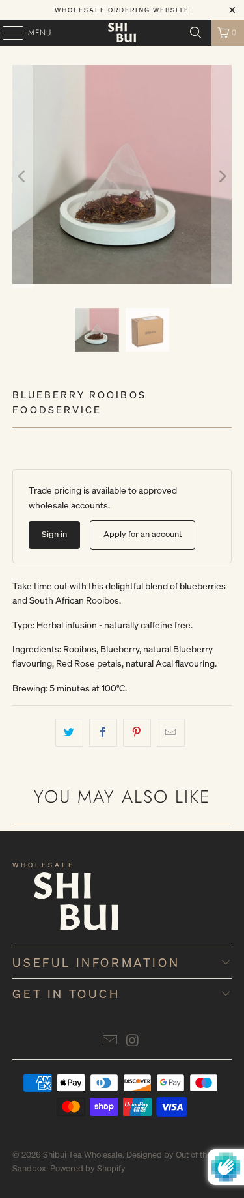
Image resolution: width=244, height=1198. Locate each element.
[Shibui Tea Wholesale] (122, 33)
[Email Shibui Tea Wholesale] (110, 1041)
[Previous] (22, 176)
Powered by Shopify (88, 1168)
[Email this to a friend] (171, 732)
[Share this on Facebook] (103, 732)
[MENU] (6, 33)
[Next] (221, 176)
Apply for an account (142, 534)
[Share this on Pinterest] (137, 732)
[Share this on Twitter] (69, 732)
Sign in (54, 534)
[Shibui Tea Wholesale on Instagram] (132, 1041)
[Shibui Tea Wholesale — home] (54, 909)
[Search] (195, 33)
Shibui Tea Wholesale (82, 1154)
